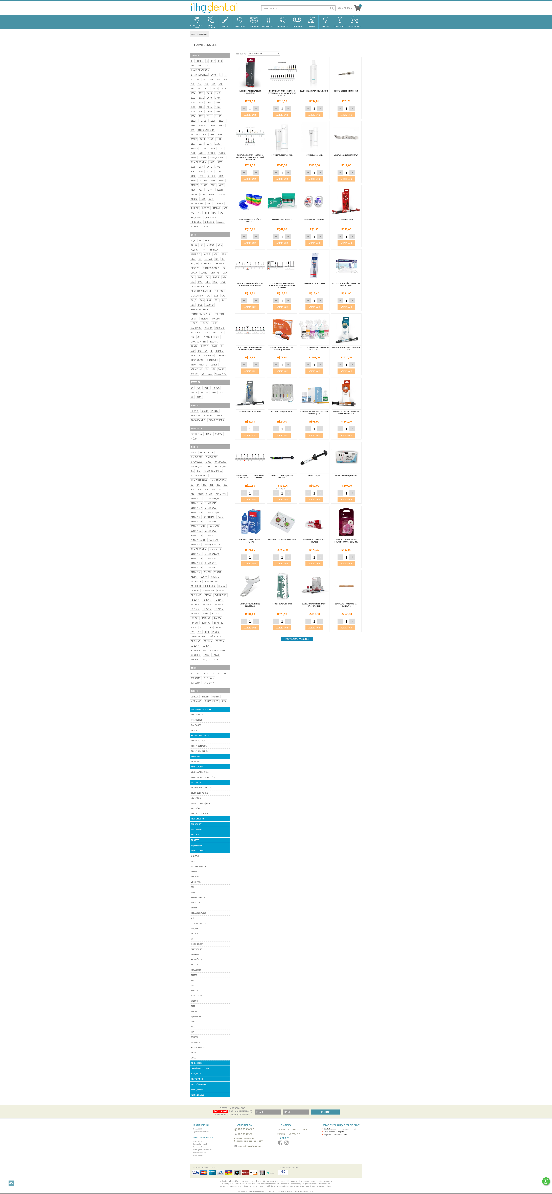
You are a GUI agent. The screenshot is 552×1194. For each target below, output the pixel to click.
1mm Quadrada (206, 129)
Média (194, 438)
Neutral (195, 332)
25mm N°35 (196, 535)
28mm (203, 157)
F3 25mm (219, 604)
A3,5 (219, 245)
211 (192, 88)
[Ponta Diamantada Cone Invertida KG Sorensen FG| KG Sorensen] (250, 458)
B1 (200, 258)
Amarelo (196, 254)
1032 (201, 97)
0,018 (208, 461)
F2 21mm (219, 599)
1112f (212, 120)
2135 (209, 143)
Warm (221, 369)
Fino (208, 203)
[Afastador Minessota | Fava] (346, 151)
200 (204, 79)
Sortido (195, 226)
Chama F (195, 590)
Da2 (200, 277)
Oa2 (214, 332)
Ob (192, 337)
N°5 (214, 212)
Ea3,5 (193, 300)
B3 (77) (194, 263)
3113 (209, 171)
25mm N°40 (210, 535)
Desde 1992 (197, 1129)
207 (199, 83)
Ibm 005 (195, 622)
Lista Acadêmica (199, 1152)
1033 (209, 97)
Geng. (194, 318)
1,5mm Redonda (199, 74)
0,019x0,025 (196, 466)
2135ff (194, 148)
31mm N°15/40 (212, 553)
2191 (221, 148)
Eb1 (209, 300)
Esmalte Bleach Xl (201, 314)
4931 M (194, 392)
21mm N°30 (196, 507)
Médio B (219, 327)
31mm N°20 (196, 558)
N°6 (221, 212)
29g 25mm (209, 678)
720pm (204, 576)
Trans (219, 350)
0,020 (208, 466)
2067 (211, 134)
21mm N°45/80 (212, 512)
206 (192, 83)
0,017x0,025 (196, 461)
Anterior (196, 581)
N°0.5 (193, 627)
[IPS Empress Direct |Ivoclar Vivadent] (282, 458)
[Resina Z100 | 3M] (314, 458)
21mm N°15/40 (212, 498)
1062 (217, 102)
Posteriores (198, 636)
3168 (213, 180)
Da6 (200, 281)
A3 (202, 245)
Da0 (225, 272)
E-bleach (220, 291)
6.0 (192, 397)
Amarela (213, 249)
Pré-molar (215, 636)
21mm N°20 (196, 503)
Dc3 (223, 281)
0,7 (198, 471)
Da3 (208, 277)
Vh (207, 369)
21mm (209, 494)
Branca (220, 263)
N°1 (225, 208)
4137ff (219, 189)
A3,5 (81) (195, 249)
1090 (193, 111)
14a (192, 129)
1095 (201, 116)
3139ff (203, 180)
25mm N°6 (213, 540)
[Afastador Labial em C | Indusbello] (250, 586)
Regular (209, 221)
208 (206, 83)
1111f (218, 116)
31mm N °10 (215, 549)
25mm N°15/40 (198, 526)
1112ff (222, 120)
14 (192, 79)
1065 (209, 106)
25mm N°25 (196, 530)
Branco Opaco (211, 268)
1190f (202, 125)
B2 (216, 258)
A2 (216, 240)
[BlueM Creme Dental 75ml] (282, 151)
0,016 (210, 452)
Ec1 (224, 300)
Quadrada (210, 217)
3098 (201, 171)
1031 (193, 97)
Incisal (204, 318)
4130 (193, 189)
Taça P (206, 659)
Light (194, 323)
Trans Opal (197, 360)
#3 (225, 673)
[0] (357, 8)
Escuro (209, 304)
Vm (213, 369)
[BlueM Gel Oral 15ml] (314, 151)
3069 (193, 166)
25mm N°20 (213, 526)
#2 (219, 673)
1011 (207, 88)
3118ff (211, 175)
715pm (217, 572)
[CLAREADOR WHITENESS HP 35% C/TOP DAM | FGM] (314, 586)
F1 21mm (195, 599)
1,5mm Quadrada (200, 70)
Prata (194, 346)
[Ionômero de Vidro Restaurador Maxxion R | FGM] (314, 393)
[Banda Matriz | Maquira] (314, 201)
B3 (223, 258)
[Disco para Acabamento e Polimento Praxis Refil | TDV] (346, 522)
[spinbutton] (250, 108)
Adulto (215, 576)
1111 (209, 116)
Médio (216, 208)
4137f (210, 189)
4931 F (206, 387)
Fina (208, 434)
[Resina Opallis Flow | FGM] (250, 393)
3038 (220, 162)
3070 (201, 166)
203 (225, 79)
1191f (222, 125)
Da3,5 (216, 277)
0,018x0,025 (220, 461)
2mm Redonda (198, 162)
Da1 (193, 277)
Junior (195, 208)
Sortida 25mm (217, 650)
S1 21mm (208, 641)
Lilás (214, 323)
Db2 (215, 281)
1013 (223, 88)
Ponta (214, 410)
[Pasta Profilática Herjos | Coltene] (314, 522)
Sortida (202, 350)
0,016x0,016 (196, 457)
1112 (203, 120)
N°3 (200, 212)
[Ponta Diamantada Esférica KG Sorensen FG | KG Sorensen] (250, 265)
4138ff (221, 194)
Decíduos (196, 595)
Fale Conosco (198, 1155)
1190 (193, 125)
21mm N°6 (196, 517)
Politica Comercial (200, 1144)
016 (192, 65)
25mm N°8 (196, 544)
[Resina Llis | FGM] (346, 201)
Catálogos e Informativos (202, 1150)
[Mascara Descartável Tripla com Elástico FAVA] (346, 265)
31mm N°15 (196, 553)
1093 (217, 111)
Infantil (218, 622)
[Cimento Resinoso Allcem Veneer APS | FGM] (346, 329)
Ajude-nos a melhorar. (201, 1132)
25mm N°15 (210, 521)
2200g (222, 152)
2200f (202, 152)
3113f (218, 171)
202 (218, 79)
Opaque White (199, 341)
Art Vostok (309, 1191)
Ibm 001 (215, 613)
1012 (215, 88)
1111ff (194, 120)
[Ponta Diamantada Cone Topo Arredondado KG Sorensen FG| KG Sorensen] (282, 87)
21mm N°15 (196, 498)
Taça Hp (195, 659)
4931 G (216, 387)
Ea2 (216, 295)
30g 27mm (209, 682)
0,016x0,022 (211, 457)
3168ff (194, 185)
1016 (209, 93)
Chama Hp (208, 590)
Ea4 (202, 300)
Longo (206, 208)
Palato (214, 341)
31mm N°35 (210, 563)
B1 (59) (208, 258)
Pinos (215, 631)
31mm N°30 (196, 563)
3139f (194, 180)
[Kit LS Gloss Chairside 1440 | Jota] (282, 522)
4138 (202, 194)
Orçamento (197, 1141)
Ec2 (192, 304)
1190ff (211, 125)
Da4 (224, 277)
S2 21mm (195, 645)
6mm (211, 198)
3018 (211, 162)
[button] (256, 108)
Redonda (196, 221)
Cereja (195, 696)
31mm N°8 (196, 572)
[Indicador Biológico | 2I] (282, 216)
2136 (213, 148)
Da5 (193, 281)
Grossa (218, 434)
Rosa (214, 346)
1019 (217, 93)
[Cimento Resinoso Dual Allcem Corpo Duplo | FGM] (346, 393)
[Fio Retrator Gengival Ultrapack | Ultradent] (314, 329)
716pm (194, 576)
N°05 (218, 627)
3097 (193, 171)
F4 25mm (207, 608)
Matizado (196, 327)
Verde (214, 364)
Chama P (221, 590)
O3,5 (206, 332)
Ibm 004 (217, 618)
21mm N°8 (209, 517)
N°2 (192, 212)
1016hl (199, 60)
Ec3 (200, 304)
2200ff (211, 152)
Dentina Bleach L (200, 286)
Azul (224, 254)
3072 (217, 166)
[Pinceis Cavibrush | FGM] (282, 586)
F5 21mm (219, 608)
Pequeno (196, 217)
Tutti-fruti (211, 701)
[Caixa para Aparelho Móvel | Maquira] (250, 216)
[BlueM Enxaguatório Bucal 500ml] (314, 87)
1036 (201, 102)
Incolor (216, 318)
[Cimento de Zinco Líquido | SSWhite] (250, 522)
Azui (215, 254)
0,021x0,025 (220, 466)
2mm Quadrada (217, 157)
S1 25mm (220, 641)
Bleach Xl (206, 263)
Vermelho (196, 369)
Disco (205, 410)
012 (213, 60)
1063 (193, 106)
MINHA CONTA (344, 8)
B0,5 (193, 258)
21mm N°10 (221, 494)
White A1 (207, 373)
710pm (207, 572)
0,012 (193, 452)
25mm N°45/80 (198, 540)
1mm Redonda (198, 134)
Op (198, 337)
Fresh (205, 696)
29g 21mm (196, 678)
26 (192, 484)
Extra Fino (197, 203)
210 (220, 83)
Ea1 (208, 295)
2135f (218, 143)
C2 (224, 268)
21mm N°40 (196, 512)
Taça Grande (198, 420)
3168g (204, 185)
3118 (193, 175)
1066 (217, 106)
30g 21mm (196, 682)
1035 (193, 102)
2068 (220, 134)
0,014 (202, 452)
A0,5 (193, 240)
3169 (213, 185)
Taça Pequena (216, 420)
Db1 (208, 281)
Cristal (215, 272)
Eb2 (216, 300)
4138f (211, 194)
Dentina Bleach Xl (201, 291)
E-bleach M (197, 295)
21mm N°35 (210, 507)
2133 (193, 143)
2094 (202, 139)
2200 (193, 152)
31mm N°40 (196, 567)
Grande (219, 203)
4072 (221, 185)
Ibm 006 (206, 622)
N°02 (202, 627)
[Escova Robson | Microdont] (346, 87)
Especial (219, 314)
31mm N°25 (210, 558)
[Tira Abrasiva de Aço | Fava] (314, 265)
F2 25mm (195, 604)
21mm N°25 (210, 503)
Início (193, 34)
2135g (204, 148)
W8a (206, 226)
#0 (192, 673)
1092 (209, 111)
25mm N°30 (210, 530)
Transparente (199, 364)
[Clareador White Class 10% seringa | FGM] (250, 87)
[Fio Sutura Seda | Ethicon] (346, 458)
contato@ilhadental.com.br (249, 1146)
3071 (209, 166)
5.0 (221, 392)
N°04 (210, 627)
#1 (213, 673)
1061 (209, 102)
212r (200, 494)
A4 (204, 249)
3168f (222, 180)
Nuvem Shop (300, 1191)
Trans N (221, 355)
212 (199, 88)
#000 (206, 673)
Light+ (204, 323)
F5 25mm (195, 613)
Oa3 (222, 332)
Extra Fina (197, 434)
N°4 (207, 212)
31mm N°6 (210, 567)
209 (213, 83)
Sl (222, 346)
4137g (194, 194)
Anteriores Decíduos (203, 585)
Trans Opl (212, 360)
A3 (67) (210, 245)
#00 (198, 673)
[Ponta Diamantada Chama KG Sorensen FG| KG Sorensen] (250, 329)
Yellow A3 (220, 373)
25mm (194, 157)
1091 (201, 111)
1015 (201, 93)
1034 (217, 97)
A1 (200, 240)
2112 (218, 139)
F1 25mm (207, 599)
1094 (193, 116)
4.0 (198, 387)
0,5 (192, 471)
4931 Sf (204, 392)
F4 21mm (195, 608)
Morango (196, 701)
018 (199, 65)
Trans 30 (209, 355)
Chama (194, 410)
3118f (202, 175)
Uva (224, 701)
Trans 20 (195, 355)
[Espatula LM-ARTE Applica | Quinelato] (346, 586)
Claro (204, 272)
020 (206, 65)
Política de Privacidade (201, 1147)
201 (211, 79)
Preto (204, 346)
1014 (193, 93)
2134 (201, 143)
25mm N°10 (196, 521)
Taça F (215, 654)
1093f (214, 74)
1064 (201, 106)
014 (220, 60)
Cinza (194, 272)
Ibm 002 (195, 618)
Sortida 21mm (198, 650)
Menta (216, 696)
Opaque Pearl (212, 337)
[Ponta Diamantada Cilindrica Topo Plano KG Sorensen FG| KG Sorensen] (282, 265)
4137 (201, 189)
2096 (210, 139)
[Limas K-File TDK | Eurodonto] (282, 393)
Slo (193, 350)
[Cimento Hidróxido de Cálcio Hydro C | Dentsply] (282, 329)
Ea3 (223, 295)
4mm (202, 198)
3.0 (192, 387)
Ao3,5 (207, 254)
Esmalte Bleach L (200, 309)
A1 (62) (208, 240)
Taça (219, 415)
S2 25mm (207, 645)
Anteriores (211, 581)
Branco (195, 268)
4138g (194, 198)
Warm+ (194, 373)
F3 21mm (207, 604)
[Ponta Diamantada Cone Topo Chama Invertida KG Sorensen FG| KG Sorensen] (250, 151)
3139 (221, 175)
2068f (194, 139)
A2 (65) (194, 245)
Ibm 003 (206, 618)
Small (220, 221)
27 (198, 79)
